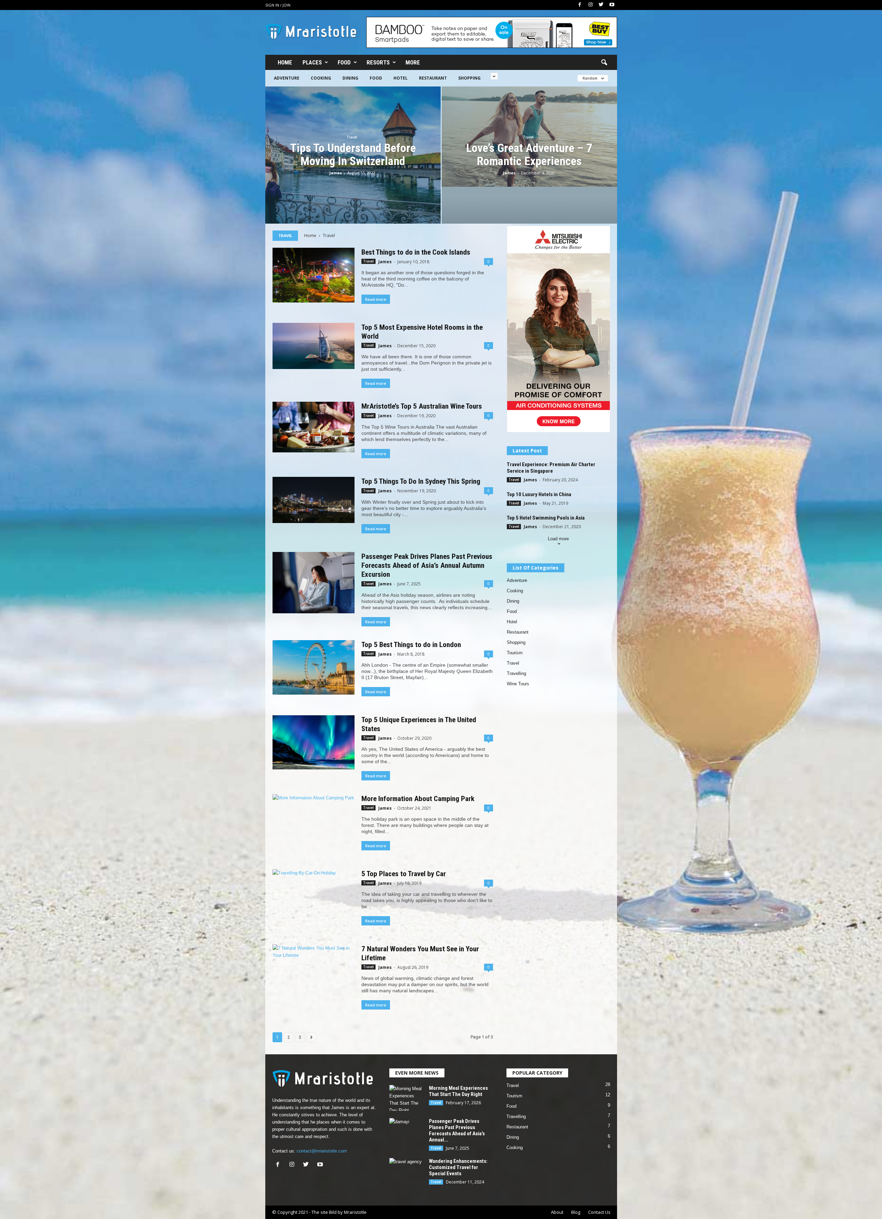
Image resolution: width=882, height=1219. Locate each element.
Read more (375, 299)
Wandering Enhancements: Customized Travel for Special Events (458, 1167)
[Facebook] (580, 5)
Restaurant (433, 78)
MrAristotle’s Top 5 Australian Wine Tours (421, 406)
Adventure (286, 78)
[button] (604, 62)
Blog (575, 1212)
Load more (558, 538)
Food (344, 62)
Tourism (515, 652)
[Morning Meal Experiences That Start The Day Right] (406, 1098)
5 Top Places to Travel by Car (403, 874)
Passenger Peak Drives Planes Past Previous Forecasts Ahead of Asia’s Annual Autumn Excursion (426, 565)
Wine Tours (518, 683)
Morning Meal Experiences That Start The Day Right (458, 1091)
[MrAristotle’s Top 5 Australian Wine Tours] (314, 427)
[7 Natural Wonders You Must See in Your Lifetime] (314, 971)
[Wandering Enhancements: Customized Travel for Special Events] (406, 1171)
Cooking (321, 78)
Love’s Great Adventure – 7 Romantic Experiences (529, 154)
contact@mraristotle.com (322, 1151)
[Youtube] (612, 5)
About (557, 1212)
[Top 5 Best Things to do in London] (314, 667)
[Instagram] (590, 5)
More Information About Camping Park (417, 799)
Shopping (469, 78)
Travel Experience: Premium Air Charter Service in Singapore (551, 467)
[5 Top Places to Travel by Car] (314, 896)
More (413, 62)
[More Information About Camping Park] (314, 825)
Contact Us (599, 1212)
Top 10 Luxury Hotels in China (539, 494)
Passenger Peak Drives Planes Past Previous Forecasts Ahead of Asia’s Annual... (457, 1130)
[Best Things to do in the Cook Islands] (314, 275)
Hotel (400, 78)
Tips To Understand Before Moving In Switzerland (353, 154)
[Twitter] (601, 5)
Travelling (516, 673)
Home (285, 62)
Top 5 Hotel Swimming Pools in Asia (546, 518)
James (335, 172)
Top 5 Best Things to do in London (411, 645)
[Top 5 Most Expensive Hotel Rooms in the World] (314, 346)
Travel (352, 137)
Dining (350, 78)
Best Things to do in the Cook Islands (415, 252)
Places (312, 62)
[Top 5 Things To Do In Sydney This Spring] (314, 500)
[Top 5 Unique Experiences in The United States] (314, 742)
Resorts (378, 62)
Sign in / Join (277, 5)
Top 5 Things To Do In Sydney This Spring (420, 481)
